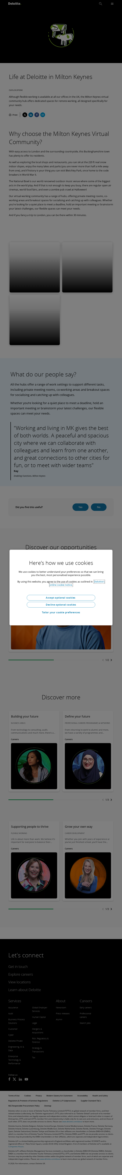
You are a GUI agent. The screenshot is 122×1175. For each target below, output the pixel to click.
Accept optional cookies (61, 597)
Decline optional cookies (61, 604)
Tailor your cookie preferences (61, 612)
